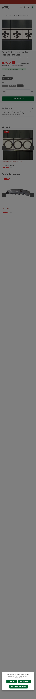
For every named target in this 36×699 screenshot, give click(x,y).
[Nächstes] (32, 148)
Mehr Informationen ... (17, 677)
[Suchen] (25, 7)
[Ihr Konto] (28, 7)
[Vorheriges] (4, 148)
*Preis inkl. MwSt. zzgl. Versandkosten (12, 65)
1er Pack (5, 86)
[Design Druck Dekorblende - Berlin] (18, 145)
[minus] (4, 91)
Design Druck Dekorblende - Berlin (12, 161)
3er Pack (12, 86)
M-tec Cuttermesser (9, 209)
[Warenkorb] (32, 7)
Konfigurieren (24, 681)
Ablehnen (11, 681)
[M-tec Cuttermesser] (18, 192)
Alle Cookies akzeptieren (18, 686)
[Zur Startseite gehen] (6, 7)
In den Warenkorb (18, 98)
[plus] (32, 91)
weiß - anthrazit (7, 78)
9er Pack (20, 86)
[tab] (17, 111)
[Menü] (21, 7)
